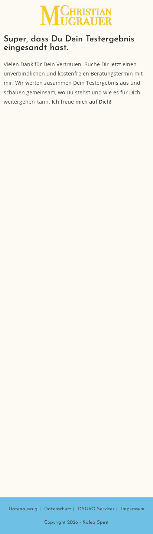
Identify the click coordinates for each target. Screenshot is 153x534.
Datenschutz (57, 509)
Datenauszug (23, 509)
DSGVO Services (96, 509)
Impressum (132, 509)
